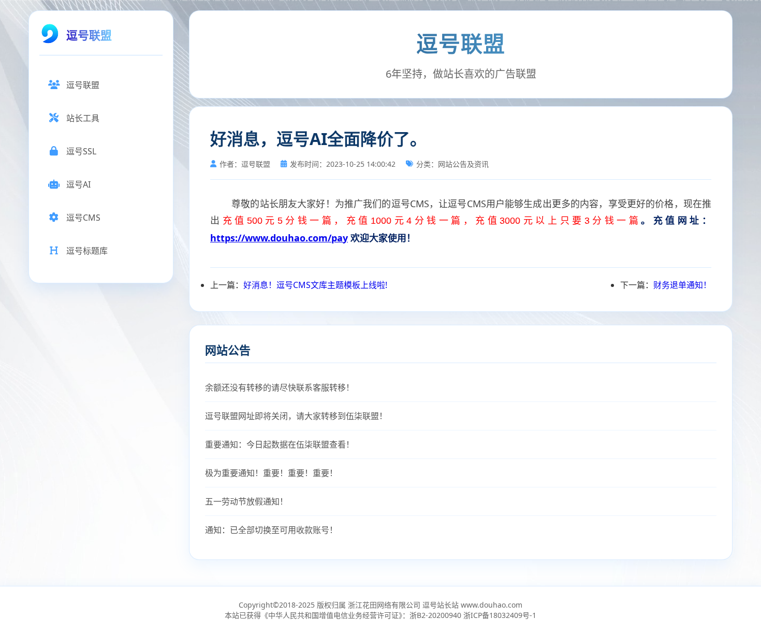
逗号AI (78, 184)
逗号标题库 (87, 250)
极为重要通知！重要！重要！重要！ (271, 473)
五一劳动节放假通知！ (246, 501)
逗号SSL (81, 151)
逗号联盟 (82, 85)
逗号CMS (83, 217)
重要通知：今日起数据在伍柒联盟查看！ (279, 444)
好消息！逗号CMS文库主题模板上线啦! (315, 285)
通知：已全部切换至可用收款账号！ (271, 530)
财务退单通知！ (682, 285)
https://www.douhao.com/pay (279, 238)
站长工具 (82, 118)
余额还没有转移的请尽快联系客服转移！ (279, 387)
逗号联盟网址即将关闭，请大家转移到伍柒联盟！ (296, 416)
